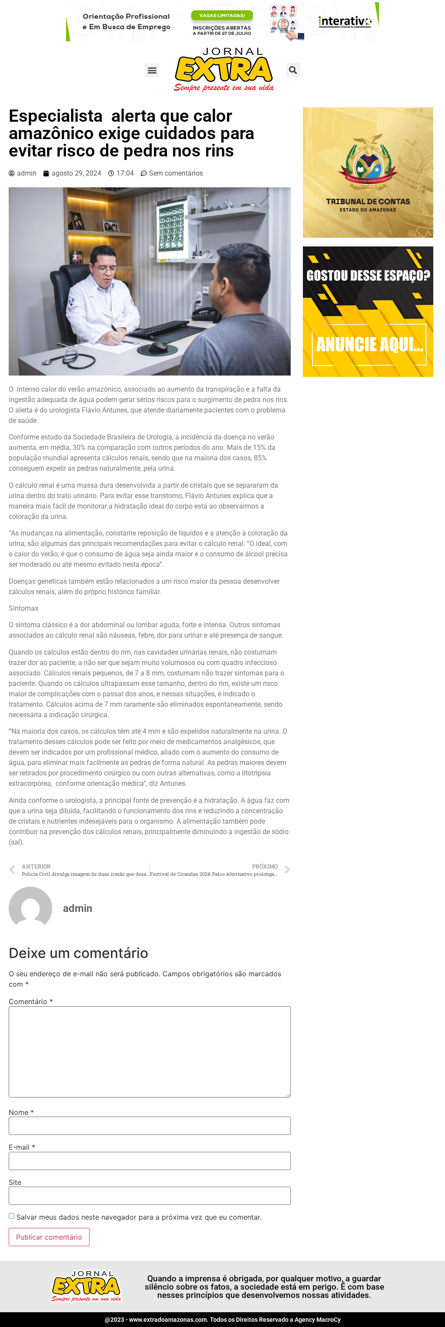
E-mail (22, 1147)
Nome (21, 1112)
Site (15, 1182)
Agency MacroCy (318, 1319)
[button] (152, 70)
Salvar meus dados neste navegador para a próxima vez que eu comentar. (139, 1217)
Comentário (31, 1001)
